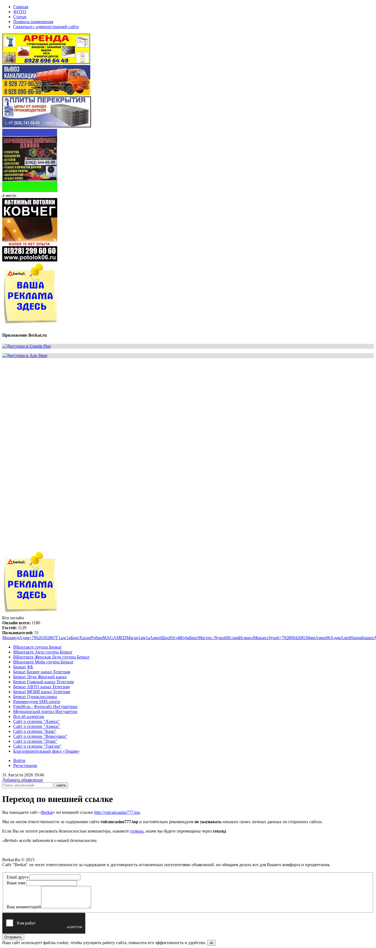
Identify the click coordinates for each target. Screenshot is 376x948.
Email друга (17, 877)
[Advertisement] (167, 401)
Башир (367, 637)
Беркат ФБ (23, 667)
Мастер (205, 637)
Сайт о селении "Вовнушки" (40, 736)
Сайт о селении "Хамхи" (36, 721)
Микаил (260, 637)
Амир (155, 637)
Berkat (47, 812)
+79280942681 (292, 637)
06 (328, 637)
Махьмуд (10, 637)
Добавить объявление (22, 779)
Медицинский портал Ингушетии (45, 711)
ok (211, 943)
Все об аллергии (28, 716)
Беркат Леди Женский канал (40, 676)
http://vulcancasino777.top (117, 812)
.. (213, 637)
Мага (131, 637)
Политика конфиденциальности (32, 869)
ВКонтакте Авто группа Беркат (42, 652)
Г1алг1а (63, 637)
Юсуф (174, 637)
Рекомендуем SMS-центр (36, 701)
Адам (24, 637)
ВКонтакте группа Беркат (37, 647)
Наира (355, 637)
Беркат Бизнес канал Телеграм (41, 671)
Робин (97, 637)
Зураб (273, 637)
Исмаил (246, 637)
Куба (184, 637)
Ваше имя (16, 883)
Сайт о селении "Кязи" (34, 731)
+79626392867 (42, 637)
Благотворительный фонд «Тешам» (46, 751)
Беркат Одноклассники (35, 696)
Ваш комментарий (24, 906)
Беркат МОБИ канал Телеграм (41, 691)
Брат (75, 637)
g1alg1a (143, 637)
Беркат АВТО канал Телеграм (41, 686)
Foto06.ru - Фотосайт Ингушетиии (45, 706)
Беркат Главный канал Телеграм (43, 681)
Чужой (220, 637)
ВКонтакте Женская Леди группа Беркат (51, 657)
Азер (345, 637)
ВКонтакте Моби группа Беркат (43, 662)
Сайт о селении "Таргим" (37, 746)
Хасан (85, 637)
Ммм (310, 637)
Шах (164, 637)
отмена (136, 831)
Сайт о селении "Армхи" (36, 726)
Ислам (233, 637)
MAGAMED (114, 637)
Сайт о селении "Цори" (35, 741)
